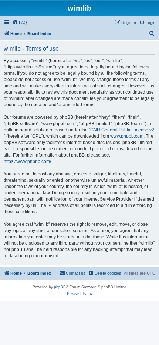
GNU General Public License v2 (122, 130)
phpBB (60, 287)
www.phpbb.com (126, 136)
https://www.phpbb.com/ (27, 161)
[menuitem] (19, 22)
